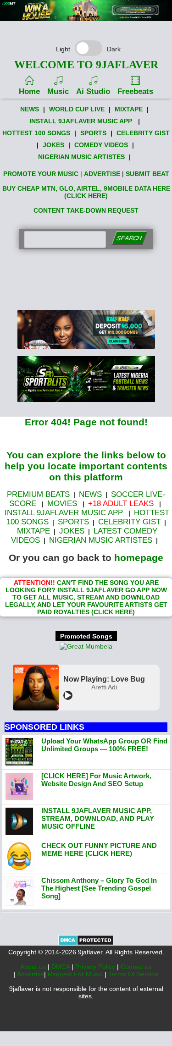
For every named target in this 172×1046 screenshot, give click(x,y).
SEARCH (129, 238)
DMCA (61, 966)
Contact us (136, 966)
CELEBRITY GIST (143, 133)
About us (34, 966)
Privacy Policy (96, 966)
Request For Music (76, 974)
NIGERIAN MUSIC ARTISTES (81, 156)
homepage (138, 557)
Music (58, 91)
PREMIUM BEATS (38, 494)
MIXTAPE (129, 109)
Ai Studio (93, 91)
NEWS (29, 109)
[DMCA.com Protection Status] (86, 943)
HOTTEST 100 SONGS (36, 133)
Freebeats (135, 91)
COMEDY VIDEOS (101, 145)
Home (29, 91)
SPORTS (93, 133)
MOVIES (62, 503)
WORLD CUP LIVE (77, 109)
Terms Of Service (133, 974)
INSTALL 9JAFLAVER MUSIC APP (80, 121)
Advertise (30, 974)
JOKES (53, 145)
